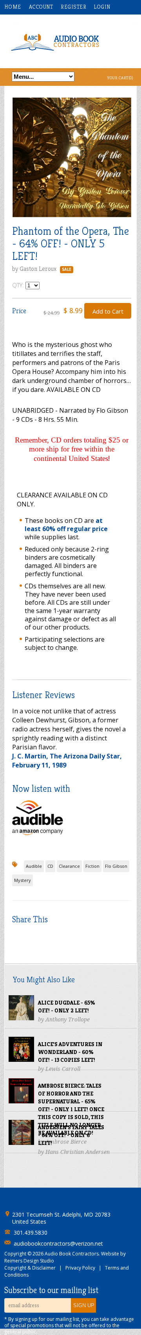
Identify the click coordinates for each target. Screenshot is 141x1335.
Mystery (22, 880)
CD (50, 866)
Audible (34, 866)
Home (12, 6)
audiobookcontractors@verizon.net (58, 1243)
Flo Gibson (116, 866)
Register (73, 6)
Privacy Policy (80, 1267)
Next (125, 164)
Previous (18, 164)
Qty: (18, 285)
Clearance (69, 866)
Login (102, 6)
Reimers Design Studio (29, 1260)
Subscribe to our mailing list (51, 1290)
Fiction (92, 866)
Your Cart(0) (120, 77)
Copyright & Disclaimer (30, 1267)
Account (41, 6)
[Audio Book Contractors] (70, 41)
